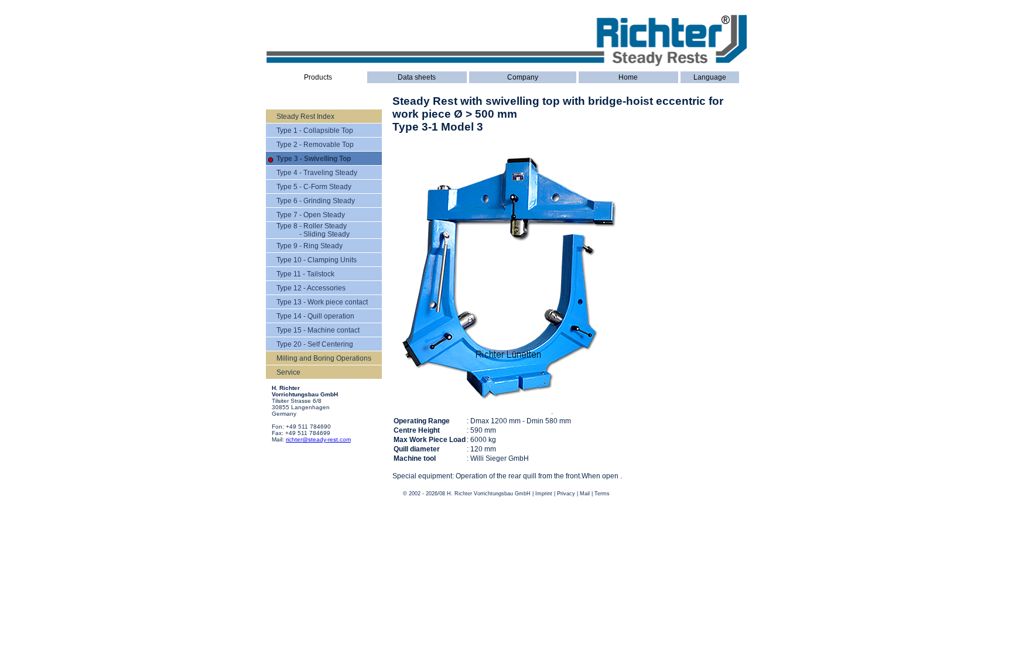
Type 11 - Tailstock (305, 274)
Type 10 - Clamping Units (316, 260)
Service (288, 372)
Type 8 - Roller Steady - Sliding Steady (313, 230)
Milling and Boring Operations (323, 358)
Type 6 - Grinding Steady (315, 201)
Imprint (543, 494)
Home (628, 77)
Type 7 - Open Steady (310, 215)
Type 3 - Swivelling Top (313, 159)
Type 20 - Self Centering (314, 344)
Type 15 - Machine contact (318, 330)
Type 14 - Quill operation (315, 316)
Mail (585, 494)
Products (318, 77)
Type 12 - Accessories (311, 288)
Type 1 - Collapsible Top (314, 130)
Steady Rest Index (305, 116)
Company (522, 77)
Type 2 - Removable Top (315, 145)
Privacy (566, 494)
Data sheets (417, 77)
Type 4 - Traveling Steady (316, 173)
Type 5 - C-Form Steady (313, 187)
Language (709, 77)
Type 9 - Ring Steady (309, 246)
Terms (602, 494)
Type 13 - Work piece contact (322, 302)
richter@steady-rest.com (318, 439)
